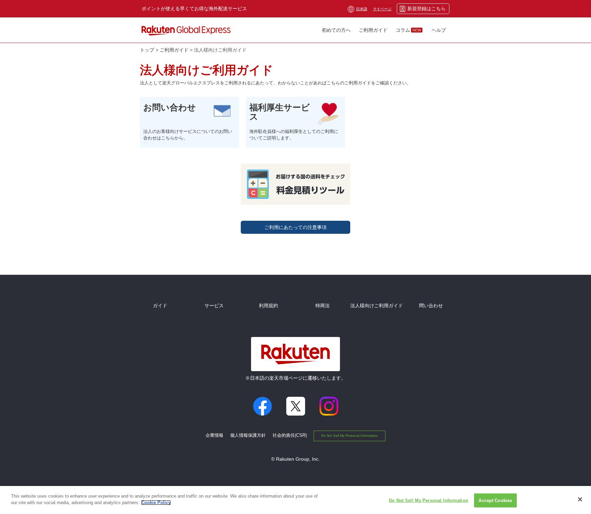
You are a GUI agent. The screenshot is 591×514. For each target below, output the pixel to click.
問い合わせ (431, 305)
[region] (295, 500)
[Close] (580, 499)
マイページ (382, 9)
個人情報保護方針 (248, 435)
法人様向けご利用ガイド (376, 305)
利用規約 (268, 305)
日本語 (361, 9)
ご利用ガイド (174, 50)
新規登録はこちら (426, 8)
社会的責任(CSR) (290, 435)
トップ (147, 50)
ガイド (160, 305)
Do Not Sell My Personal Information (349, 435)
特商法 (322, 305)
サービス (214, 305)
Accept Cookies (495, 500)
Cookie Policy (156, 502)
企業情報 (214, 435)
